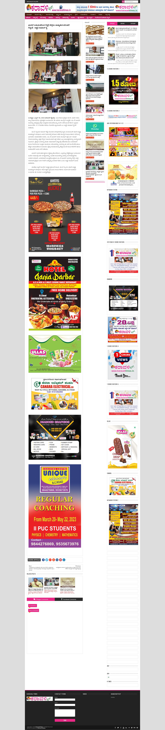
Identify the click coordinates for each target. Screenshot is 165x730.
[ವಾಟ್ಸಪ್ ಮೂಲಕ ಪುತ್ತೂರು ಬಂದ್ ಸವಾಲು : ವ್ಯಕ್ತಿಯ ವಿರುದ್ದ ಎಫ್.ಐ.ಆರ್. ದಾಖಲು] (95, 124)
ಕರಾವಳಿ (87, 22)
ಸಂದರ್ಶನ (92, 14)
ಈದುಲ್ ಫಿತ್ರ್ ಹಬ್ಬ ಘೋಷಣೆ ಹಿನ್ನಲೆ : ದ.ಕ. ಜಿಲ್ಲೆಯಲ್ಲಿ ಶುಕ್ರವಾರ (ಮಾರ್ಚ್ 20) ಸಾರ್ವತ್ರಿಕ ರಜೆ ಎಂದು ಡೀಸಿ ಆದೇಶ (126, 29)
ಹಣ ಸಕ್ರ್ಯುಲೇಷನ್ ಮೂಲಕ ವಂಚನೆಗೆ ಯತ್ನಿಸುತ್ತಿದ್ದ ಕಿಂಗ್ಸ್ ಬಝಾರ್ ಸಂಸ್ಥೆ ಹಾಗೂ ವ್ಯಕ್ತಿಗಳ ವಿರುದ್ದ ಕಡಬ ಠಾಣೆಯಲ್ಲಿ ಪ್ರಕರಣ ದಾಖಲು (94, 38)
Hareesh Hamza (41, 728)
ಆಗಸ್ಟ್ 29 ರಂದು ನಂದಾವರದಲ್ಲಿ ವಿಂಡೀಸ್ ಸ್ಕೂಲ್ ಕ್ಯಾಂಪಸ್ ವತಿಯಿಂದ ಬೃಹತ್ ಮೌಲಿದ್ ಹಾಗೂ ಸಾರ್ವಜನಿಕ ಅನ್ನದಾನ (94, 153)
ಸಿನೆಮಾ (100, 14)
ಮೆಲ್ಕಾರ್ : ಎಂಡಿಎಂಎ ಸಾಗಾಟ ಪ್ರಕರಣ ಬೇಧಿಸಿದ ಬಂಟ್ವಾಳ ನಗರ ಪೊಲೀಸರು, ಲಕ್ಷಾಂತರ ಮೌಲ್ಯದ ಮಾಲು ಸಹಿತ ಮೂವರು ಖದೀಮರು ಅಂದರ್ (126, 55)
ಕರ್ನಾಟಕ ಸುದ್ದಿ (49, 14)
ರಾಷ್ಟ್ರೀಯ (58, 14)
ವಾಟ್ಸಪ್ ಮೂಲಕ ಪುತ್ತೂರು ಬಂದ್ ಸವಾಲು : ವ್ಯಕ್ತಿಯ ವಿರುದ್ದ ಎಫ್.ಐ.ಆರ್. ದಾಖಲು (95, 134)
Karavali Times (39, 727)
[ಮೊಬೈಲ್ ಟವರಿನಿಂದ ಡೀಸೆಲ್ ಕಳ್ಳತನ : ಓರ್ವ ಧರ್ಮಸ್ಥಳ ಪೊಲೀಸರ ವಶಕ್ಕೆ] (95, 66)
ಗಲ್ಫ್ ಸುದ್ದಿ (107, 14)
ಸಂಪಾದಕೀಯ (83, 14)
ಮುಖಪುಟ (29, 14)
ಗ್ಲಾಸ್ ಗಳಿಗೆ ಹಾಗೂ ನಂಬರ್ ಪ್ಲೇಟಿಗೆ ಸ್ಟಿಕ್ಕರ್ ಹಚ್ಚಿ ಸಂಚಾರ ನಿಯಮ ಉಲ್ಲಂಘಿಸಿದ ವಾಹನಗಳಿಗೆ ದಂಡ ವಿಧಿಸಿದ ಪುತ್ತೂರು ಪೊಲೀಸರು (94, 96)
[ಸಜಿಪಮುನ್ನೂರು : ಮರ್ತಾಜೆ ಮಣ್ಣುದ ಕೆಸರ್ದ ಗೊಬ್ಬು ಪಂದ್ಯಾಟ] (95, 106)
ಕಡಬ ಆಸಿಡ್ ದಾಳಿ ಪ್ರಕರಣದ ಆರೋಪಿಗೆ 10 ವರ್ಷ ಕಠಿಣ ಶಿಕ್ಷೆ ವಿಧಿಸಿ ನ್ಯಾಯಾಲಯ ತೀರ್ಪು (95, 58)
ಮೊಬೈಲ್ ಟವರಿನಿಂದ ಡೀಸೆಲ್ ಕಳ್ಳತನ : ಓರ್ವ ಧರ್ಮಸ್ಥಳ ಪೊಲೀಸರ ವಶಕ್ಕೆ (94, 76)
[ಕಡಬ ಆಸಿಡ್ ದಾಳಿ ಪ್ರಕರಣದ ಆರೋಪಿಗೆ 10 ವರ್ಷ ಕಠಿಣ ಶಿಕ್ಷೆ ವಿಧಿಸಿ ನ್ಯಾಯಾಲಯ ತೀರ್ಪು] (95, 48)
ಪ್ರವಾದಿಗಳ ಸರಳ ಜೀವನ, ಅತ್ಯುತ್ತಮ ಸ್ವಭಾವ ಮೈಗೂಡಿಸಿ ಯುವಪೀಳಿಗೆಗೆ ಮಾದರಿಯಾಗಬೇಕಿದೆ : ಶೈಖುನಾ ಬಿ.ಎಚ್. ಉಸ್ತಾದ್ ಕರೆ (95, 174)
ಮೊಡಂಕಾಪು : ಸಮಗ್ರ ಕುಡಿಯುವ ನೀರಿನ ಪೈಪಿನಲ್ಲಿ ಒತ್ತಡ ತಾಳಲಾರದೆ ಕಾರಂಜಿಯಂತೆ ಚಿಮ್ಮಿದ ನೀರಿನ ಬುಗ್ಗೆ (126, 42)
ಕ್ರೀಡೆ (76, 14)
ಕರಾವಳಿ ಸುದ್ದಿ (38, 14)
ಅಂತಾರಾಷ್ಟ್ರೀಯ (68, 14)
